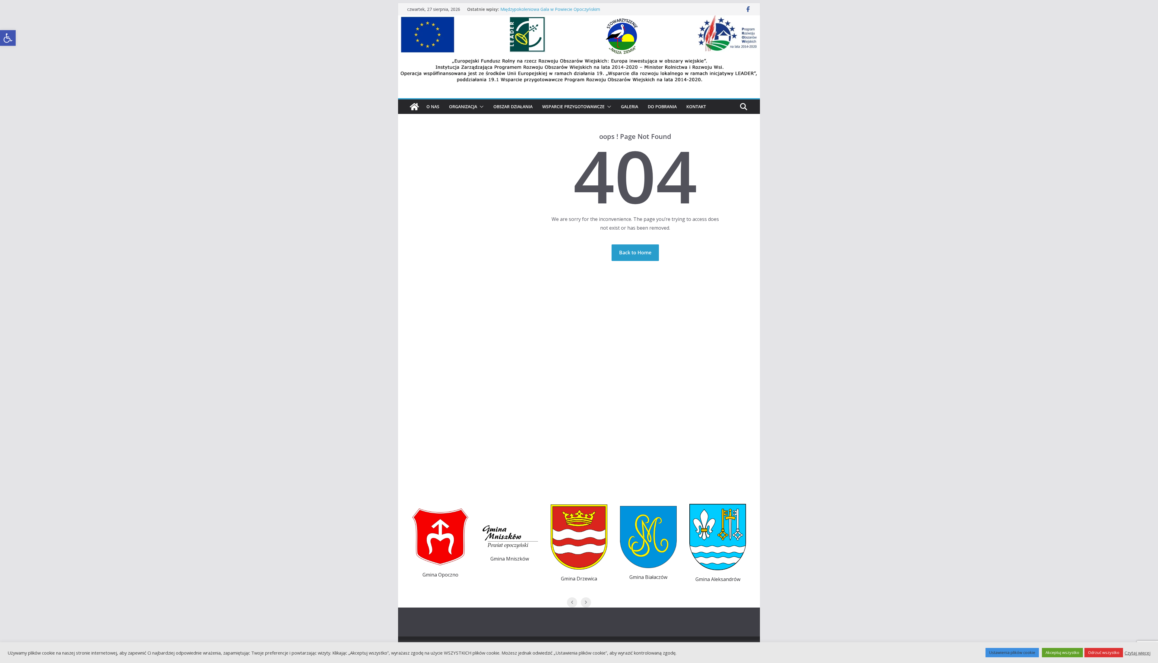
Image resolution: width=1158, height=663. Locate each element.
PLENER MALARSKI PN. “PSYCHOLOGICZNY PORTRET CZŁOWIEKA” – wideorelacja (553, 10)
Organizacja (463, 106)
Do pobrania (662, 106)
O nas (432, 106)
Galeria (629, 106)
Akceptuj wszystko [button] (1062, 652)
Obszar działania (513, 106)
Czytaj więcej (1137, 652)
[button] (480, 106)
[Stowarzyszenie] (579, 19)
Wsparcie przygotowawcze (573, 106)
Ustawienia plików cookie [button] (1012, 652)
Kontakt (696, 106)
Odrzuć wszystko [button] (1103, 652)
